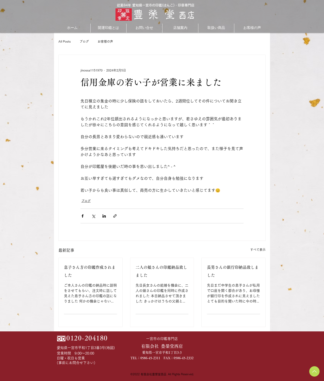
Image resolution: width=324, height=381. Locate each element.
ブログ (84, 41)
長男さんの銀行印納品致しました (233, 271)
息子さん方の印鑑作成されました (89, 271)
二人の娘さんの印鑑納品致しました (161, 271)
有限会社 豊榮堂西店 (162, 346)
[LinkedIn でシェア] (104, 216)
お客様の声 (105, 41)
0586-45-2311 (150, 358)
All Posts (64, 41)
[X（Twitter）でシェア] (93, 216)
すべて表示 (258, 249)
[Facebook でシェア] (82, 216)
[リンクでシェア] (115, 216)
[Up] (314, 371)
